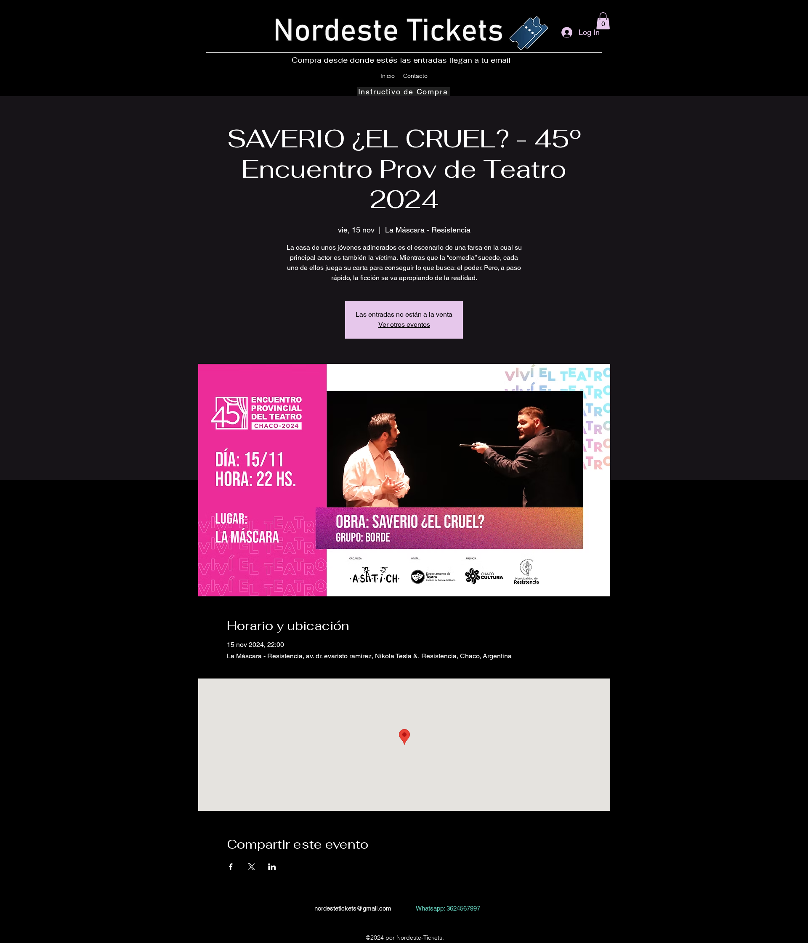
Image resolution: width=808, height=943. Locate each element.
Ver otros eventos (404, 325)
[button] (603, 20)
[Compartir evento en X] (251, 866)
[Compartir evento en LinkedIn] (272, 866)
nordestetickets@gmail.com (352, 908)
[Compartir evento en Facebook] (231, 866)
